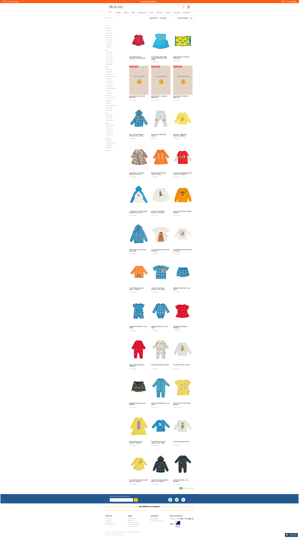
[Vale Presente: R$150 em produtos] (182, 80)
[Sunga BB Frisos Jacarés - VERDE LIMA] (182, 41)
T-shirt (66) (109, 72)
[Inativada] (178, 524)
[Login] (178, 8)
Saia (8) (108, 47)
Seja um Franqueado (110, 524)
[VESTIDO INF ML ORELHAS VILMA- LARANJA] (161, 157)
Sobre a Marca (108, 518)
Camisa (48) (109, 52)
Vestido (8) (109, 44)
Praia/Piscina (142, 12)
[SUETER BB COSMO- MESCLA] (182, 425)
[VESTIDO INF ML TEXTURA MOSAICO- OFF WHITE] (139, 157)
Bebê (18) (109, 103)
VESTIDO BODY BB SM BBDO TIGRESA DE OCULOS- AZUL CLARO (159, 58)
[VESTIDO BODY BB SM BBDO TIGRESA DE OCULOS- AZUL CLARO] (161, 41)
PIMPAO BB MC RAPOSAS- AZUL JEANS (138, 327)
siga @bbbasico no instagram (149, 506)
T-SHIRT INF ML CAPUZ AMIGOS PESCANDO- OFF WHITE (138, 212)
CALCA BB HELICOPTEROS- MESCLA (159, 135)
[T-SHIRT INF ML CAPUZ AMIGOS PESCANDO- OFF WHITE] (139, 195)
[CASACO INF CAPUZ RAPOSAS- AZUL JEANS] (139, 233)
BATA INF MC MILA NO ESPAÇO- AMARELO (182, 403)
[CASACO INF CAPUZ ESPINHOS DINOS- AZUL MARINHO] (161, 464)
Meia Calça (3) (110, 135)
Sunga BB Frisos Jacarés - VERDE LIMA (181, 57)
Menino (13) (109, 147)
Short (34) (109, 83)
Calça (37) (109, 59)
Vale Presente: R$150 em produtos (181, 96)
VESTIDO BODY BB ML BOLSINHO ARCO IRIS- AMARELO (138, 480)
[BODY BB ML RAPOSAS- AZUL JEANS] (161, 310)
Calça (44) (109, 79)
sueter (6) (109, 93)
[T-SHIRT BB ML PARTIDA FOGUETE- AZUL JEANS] (161, 425)
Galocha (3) (109, 132)
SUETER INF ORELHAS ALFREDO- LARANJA (182, 212)
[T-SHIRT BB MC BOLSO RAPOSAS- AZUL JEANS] (161, 272)
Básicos (151, 12)
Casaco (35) (109, 37)
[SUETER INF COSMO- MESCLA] (182, 348)
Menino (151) (110, 120)
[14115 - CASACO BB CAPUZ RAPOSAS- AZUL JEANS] (139, 118)
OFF (110, 12)
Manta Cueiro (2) (111, 97)
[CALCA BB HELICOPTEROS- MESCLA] (161, 118)
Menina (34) (109, 145)
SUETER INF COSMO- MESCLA (181, 365)
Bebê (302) (109, 115)
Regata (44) (109, 33)
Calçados (168, 12)
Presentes (159, 12)
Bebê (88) (109, 140)
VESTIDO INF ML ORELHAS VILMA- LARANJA (158, 173)
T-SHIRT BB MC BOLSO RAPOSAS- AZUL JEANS (158, 288)
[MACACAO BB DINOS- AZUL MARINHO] (182, 464)
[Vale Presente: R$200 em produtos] (161, 80)
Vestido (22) (110, 86)
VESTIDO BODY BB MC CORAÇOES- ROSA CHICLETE (137, 57)
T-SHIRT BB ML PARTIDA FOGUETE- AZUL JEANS (158, 442)
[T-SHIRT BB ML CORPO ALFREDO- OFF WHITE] (182, 233)
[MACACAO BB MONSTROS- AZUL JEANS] (161, 387)
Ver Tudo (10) (110, 42)
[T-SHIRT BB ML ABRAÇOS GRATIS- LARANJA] (139, 272)
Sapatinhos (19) (110, 125)
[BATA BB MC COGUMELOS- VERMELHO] (182, 310)
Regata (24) (109, 64)
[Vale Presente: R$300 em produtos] (139, 80)
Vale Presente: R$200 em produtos (159, 96)
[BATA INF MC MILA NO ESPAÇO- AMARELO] (182, 387)
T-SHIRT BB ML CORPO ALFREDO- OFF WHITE (182, 250)
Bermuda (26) (110, 61)
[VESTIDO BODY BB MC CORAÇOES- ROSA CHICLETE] (139, 41)
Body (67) (109, 69)
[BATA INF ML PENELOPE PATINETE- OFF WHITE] (161, 195)
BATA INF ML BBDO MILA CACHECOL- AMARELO (180, 135)
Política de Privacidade (133, 522)
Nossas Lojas (108, 520)
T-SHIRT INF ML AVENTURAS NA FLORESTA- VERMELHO (182, 173)
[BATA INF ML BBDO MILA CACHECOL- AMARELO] (182, 118)
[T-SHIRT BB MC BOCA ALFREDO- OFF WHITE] (161, 233)
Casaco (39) (109, 54)
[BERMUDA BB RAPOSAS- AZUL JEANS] (182, 272)
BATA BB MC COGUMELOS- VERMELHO (180, 327)
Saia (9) (108, 90)
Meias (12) (109, 128)
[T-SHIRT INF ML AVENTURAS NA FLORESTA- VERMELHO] (182, 157)
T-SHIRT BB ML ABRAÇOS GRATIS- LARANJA (136, 288)
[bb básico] (116, 6)
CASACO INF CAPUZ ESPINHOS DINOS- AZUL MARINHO (160, 480)
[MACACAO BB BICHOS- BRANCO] (161, 348)
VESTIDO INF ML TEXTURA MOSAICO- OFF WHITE (136, 173)
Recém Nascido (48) (111, 76)
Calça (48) (109, 30)
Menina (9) (109, 107)
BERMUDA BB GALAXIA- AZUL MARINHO (137, 403)
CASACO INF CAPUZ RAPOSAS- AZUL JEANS (138, 250)
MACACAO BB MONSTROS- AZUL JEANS (160, 403)
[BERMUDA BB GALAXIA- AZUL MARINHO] (139, 387)
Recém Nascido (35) (111, 142)
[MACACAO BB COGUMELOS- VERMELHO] (139, 348)
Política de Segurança (133, 524)
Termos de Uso (108, 522)
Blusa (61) (109, 28)
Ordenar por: (154, 18)
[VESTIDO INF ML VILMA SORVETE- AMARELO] (139, 425)
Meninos (126, 12)
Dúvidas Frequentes (132, 518)
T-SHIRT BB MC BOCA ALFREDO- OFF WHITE (160, 250)
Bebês (133, 12)
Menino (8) (109, 110)
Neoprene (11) (110, 130)
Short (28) (109, 40)
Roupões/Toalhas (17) (112, 105)
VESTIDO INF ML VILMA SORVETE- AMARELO (135, 442)
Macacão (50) (110, 74)
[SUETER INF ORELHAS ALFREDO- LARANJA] (182, 195)
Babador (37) (110, 81)
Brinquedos (186, 12)
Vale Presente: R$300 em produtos (137, 96)
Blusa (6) (109, 95)
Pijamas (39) (110, 57)
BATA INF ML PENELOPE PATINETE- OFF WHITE (158, 212)
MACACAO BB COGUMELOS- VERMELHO (137, 365)
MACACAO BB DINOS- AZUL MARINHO (181, 480)
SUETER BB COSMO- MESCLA (181, 441)
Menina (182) (110, 118)
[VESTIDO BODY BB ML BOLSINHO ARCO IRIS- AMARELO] (139, 464)
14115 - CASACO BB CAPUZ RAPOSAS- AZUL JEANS (136, 135)
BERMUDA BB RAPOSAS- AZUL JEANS (181, 288)
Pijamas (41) (109, 35)
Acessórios (176, 12)
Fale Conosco (131, 520)
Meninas (118, 12)
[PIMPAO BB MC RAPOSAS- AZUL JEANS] (139, 310)
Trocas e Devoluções (133, 526)
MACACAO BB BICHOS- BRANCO (160, 365)
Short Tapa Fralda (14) (112, 88)
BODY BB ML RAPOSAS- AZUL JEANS (159, 327)
